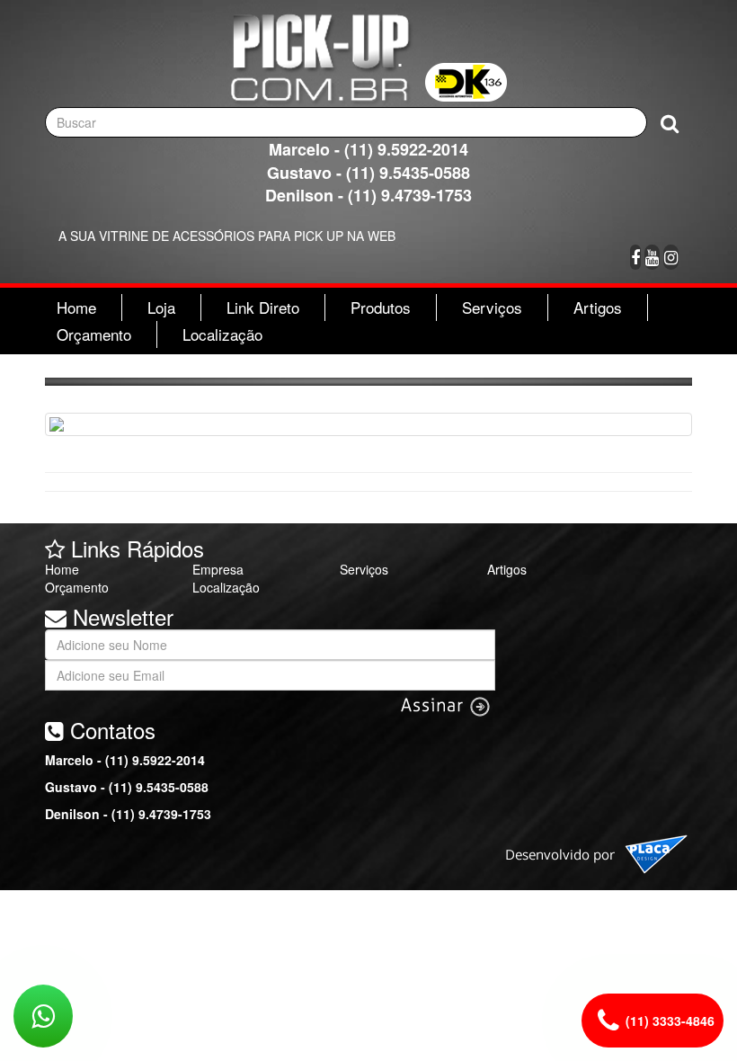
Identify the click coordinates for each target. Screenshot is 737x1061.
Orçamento (94, 334)
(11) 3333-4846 (670, 1021)
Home (76, 307)
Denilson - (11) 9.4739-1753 (368, 195)
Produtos (381, 307)
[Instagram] (671, 257)
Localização (222, 334)
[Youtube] (652, 257)
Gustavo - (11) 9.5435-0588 (368, 172)
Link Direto (262, 307)
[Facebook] (635, 257)
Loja (161, 307)
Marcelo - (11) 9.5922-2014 (368, 149)
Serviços (492, 307)
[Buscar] (670, 122)
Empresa (218, 569)
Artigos (597, 307)
